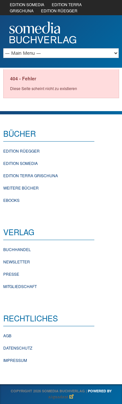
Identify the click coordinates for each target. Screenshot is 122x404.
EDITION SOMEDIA (27, 4)
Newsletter (16, 261)
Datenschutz (17, 348)
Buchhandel (17, 249)
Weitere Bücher (21, 187)
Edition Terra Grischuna (30, 175)
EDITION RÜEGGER (59, 10)
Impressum (15, 360)
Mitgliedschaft (20, 286)
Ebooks (11, 200)
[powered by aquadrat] (61, 397)
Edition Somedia (20, 163)
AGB (7, 335)
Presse (11, 274)
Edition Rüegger (21, 151)
